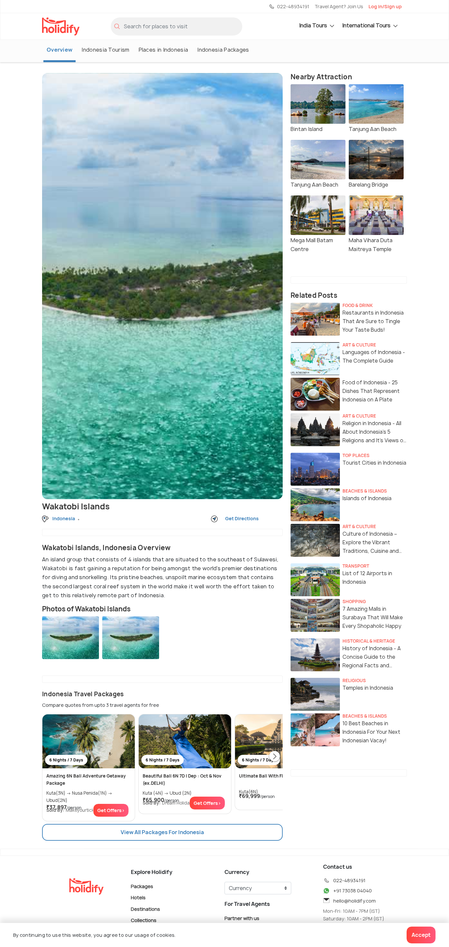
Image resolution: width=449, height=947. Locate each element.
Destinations (145, 909)
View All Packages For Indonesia (162, 832)
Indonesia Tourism (105, 49)
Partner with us (242, 918)
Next (274, 756)
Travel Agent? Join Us (339, 6)
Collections (143, 920)
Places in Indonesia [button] (163, 49)
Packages (142, 886)
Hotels (138, 897)
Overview (59, 49)
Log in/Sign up (385, 6)
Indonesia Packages (223, 49)
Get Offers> (111, 810)
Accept (421, 934)
